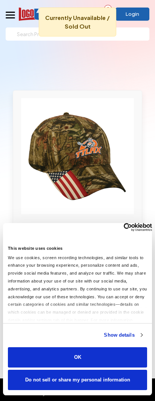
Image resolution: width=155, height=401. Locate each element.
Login (132, 14)
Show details (119, 335)
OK (77, 357)
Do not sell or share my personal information (77, 380)
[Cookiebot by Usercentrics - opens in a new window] (119, 227)
